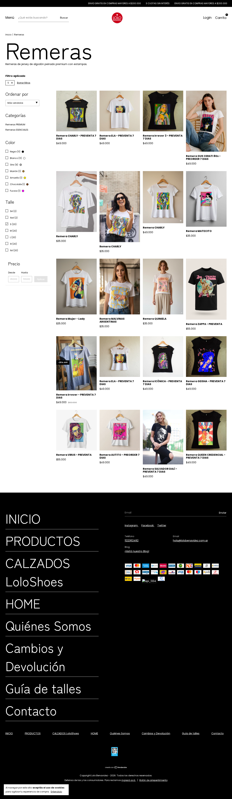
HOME (22, 603)
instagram (131, 525)
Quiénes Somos (48, 625)
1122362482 (131, 540)
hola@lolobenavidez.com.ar (190, 540)
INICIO (22, 518)
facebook (147, 525)
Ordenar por (16, 94)
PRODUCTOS (42, 540)
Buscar (64, 17)
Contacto (31, 710)
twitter (161, 525)
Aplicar (41, 279)
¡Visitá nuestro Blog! (137, 551)
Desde (11, 272)
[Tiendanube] (116, 768)
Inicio (8, 34)
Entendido (56, 791)
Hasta (24, 272)
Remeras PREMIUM (15, 124)
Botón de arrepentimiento (153, 780)
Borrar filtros (23, 82)
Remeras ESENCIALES (16, 129)
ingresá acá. (128, 780)
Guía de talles (43, 688)
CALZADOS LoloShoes (37, 571)
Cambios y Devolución (35, 656)
